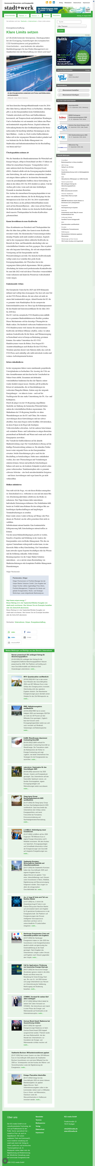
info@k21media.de (71, 1129)
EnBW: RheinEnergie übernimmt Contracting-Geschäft (35, 739)
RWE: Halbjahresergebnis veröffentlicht (33, 707)
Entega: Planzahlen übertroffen (35, 1075)
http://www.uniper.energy (15, 600)
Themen (21, 15)
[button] (29, 78)
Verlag (38, 1126)
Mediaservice (40, 1123)
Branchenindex (10, 15)
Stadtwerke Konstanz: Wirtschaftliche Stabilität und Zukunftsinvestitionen (34, 863)
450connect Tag (73, 145)
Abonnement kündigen (71, 95)
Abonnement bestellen (71, 90)
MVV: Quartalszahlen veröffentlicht (36, 677)
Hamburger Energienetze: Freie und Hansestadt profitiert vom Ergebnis (36, 934)
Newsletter (56, 15)
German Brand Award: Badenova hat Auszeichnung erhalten (37, 1022)
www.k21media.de (70, 1131)
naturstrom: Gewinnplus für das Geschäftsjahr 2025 (35, 768)
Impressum (40, 1132)
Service (34, 15)
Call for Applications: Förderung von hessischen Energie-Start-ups (36, 966)
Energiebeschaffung (38, 622)
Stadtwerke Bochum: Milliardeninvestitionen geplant (30, 1053)
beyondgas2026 (74, 105)
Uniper (27, 622)
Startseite (24, 21)
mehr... (33, 669)
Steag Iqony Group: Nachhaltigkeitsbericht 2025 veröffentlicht (33, 798)
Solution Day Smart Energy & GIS (79, 125)
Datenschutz (40, 1129)
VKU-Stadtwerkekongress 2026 (78, 135)
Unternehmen (32, 21)
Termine (46, 15)
